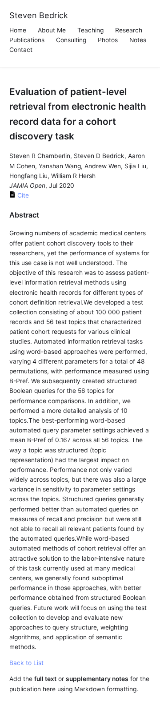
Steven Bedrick (38, 15)
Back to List (26, 662)
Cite (22, 195)
